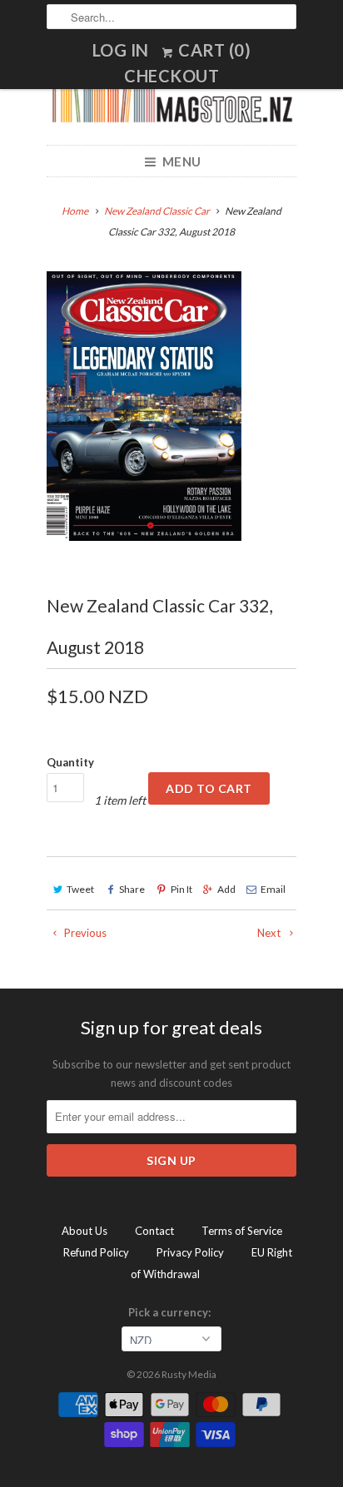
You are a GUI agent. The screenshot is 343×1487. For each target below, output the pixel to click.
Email (273, 889)
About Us (84, 1230)
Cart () (213, 50)
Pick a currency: (172, 1312)
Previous (84, 932)
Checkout (171, 76)
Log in (120, 50)
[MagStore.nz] (171, 103)
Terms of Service (241, 1230)
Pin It (181, 889)
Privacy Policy (190, 1252)
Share (132, 889)
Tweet (80, 889)
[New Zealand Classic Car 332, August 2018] (144, 405)
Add (226, 889)
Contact (154, 1230)
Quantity (70, 762)
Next (270, 932)
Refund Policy (96, 1252)
